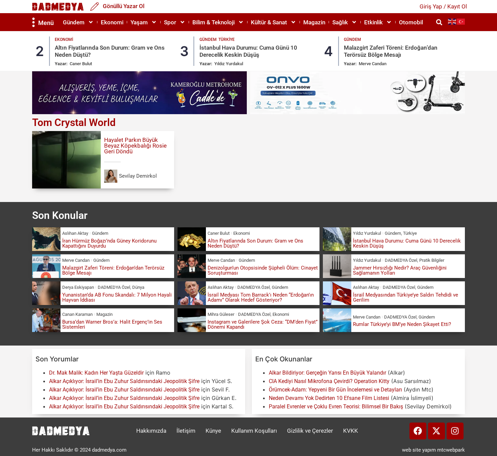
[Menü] (33, 22)
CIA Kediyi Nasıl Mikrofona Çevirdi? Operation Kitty (329, 381)
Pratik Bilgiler (431, 260)
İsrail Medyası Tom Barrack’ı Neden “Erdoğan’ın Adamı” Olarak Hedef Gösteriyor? (261, 297)
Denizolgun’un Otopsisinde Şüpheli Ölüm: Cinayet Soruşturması (263, 270)
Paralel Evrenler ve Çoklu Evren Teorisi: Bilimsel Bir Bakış (336, 406)
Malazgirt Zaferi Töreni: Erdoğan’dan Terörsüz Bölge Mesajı (390, 51)
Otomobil (411, 22)
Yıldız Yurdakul (228, 63)
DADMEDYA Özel (401, 260)
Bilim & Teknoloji (213, 22)
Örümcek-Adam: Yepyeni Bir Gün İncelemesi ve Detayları (335, 389)
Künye (213, 430)
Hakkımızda (151, 430)
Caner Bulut (81, 63)
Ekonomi (112, 22)
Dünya (138, 287)
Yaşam (139, 22)
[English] (452, 21)
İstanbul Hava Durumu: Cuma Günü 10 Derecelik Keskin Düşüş (248, 51)
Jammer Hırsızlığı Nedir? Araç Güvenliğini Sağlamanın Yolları (400, 270)
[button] (439, 22)
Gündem (74, 22)
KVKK (350, 430)
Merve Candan (372, 63)
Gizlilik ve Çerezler (310, 430)
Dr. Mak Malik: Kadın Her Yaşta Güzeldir (96, 373)
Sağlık (340, 22)
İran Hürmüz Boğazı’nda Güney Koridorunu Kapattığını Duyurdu (109, 243)
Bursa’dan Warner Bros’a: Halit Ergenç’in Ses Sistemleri (112, 324)
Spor (170, 22)
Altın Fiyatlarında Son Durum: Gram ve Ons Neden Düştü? (255, 243)
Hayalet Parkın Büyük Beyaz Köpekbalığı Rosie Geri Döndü (135, 145)
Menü (46, 22)
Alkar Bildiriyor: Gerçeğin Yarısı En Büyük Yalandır (327, 373)
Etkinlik (373, 22)
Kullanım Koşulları (254, 430)
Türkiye (226, 39)
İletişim (185, 430)
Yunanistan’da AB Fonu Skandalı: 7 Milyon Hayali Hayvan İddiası (117, 297)
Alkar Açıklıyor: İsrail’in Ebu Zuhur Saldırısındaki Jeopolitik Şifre (124, 381)
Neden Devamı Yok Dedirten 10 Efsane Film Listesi (329, 398)
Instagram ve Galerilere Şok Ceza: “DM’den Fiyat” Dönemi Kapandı (262, 324)
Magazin (314, 22)
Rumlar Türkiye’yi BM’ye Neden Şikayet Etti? (402, 324)
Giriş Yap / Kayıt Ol (443, 6)
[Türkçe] (461, 21)
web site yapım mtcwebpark (433, 450)
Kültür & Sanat (269, 22)
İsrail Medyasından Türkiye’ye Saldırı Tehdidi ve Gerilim (405, 297)
